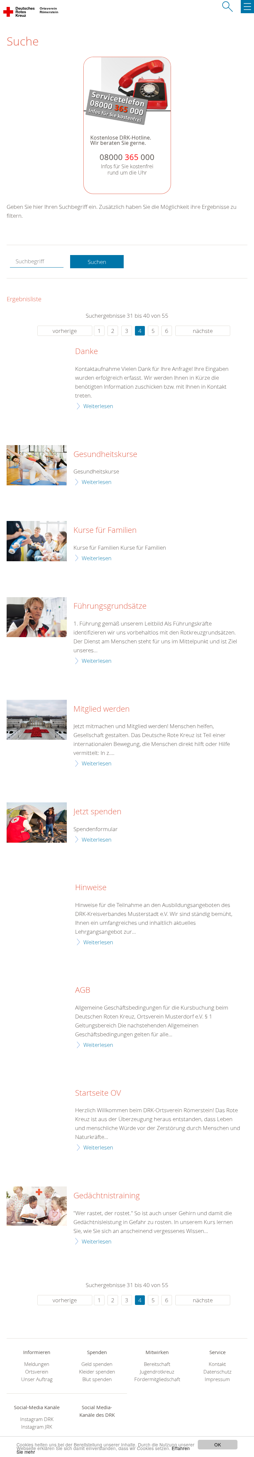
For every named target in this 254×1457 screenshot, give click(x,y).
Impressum (217, 1379)
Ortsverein (36, 1372)
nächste (203, 331)
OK (217, 1444)
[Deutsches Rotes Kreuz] (19, 13)
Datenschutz (217, 1372)
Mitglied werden (101, 709)
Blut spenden (97, 1379)
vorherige (65, 331)
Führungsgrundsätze (110, 606)
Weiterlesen (98, 406)
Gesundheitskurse (105, 454)
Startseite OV (98, 1093)
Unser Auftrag (37, 1379)
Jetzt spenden (97, 812)
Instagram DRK (37, 1419)
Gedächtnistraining (106, 1196)
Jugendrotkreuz (157, 1372)
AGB (82, 990)
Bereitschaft (157, 1364)
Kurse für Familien (105, 530)
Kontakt (217, 1364)
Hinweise (90, 887)
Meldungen (36, 1364)
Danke (86, 351)
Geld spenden (96, 1364)
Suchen (97, 262)
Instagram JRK (36, 1427)
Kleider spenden (97, 1372)
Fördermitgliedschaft (157, 1379)
